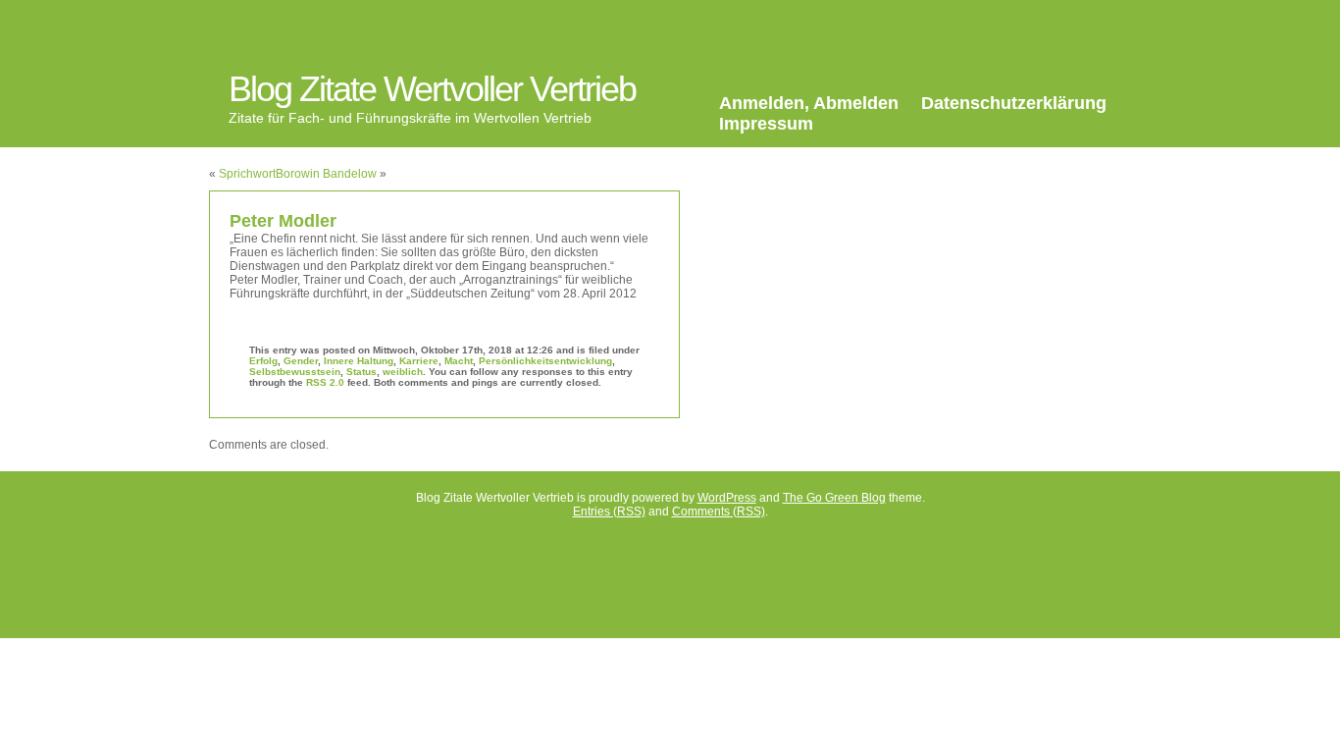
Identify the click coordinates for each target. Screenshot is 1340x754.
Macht (458, 360)
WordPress (726, 498)
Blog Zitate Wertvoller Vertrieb (432, 89)
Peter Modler (283, 221)
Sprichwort (247, 174)
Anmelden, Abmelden (809, 103)
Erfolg (263, 360)
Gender (300, 360)
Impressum (766, 124)
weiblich (403, 371)
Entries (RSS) (609, 511)
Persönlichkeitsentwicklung (545, 360)
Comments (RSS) (718, 511)
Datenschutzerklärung (1014, 103)
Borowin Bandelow (326, 174)
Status (361, 371)
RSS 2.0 (325, 382)
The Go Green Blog (834, 498)
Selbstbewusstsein (294, 371)
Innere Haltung (358, 360)
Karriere (418, 360)
